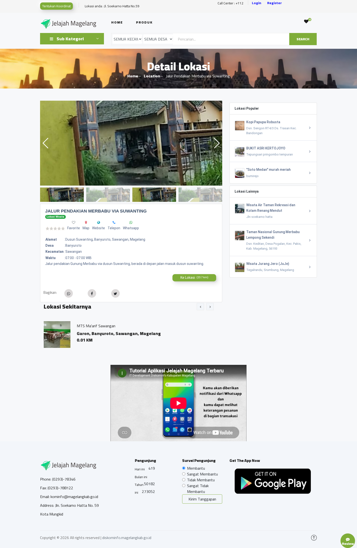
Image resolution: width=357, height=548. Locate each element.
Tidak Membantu (201, 480)
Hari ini (140, 469)
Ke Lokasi (194, 277)
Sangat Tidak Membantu (198, 488)
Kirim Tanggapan (202, 499)
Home (117, 22)
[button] (216, 143)
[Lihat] (131, 143)
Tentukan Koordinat (56, 6)
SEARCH (303, 39)
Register (274, 3)
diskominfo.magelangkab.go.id (126, 537)
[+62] (114, 222)
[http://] (98, 222)
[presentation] (200, 306)
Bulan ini (141, 477)
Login (256, 3)
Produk (144, 22)
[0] (306, 21)
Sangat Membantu (202, 474)
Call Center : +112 (230, 3)
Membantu (196, 468)
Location (152, 76)
